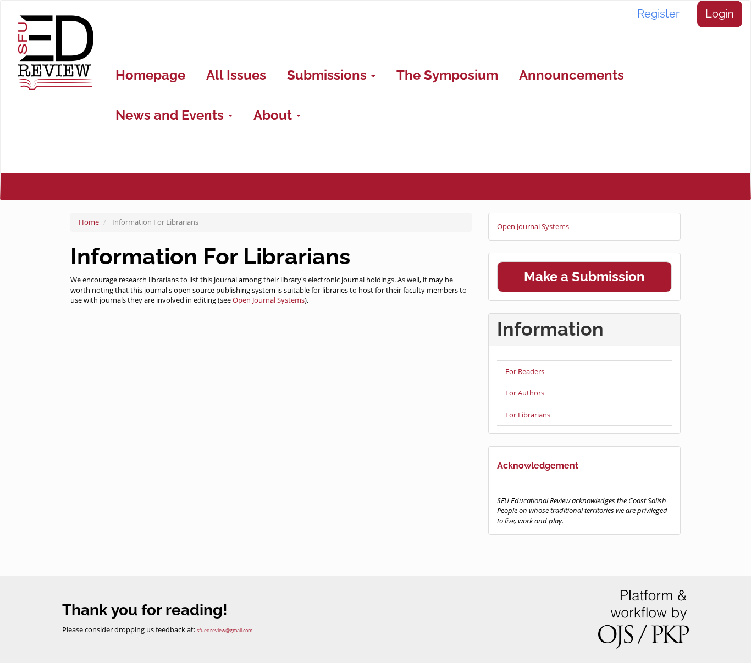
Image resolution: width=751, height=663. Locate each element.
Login (719, 13)
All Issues (236, 75)
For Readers (524, 371)
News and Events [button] (171, 115)
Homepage (150, 75)
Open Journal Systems (269, 300)
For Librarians (527, 415)
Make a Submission (584, 277)
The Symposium (447, 75)
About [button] (274, 115)
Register (658, 13)
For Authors (524, 393)
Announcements (571, 75)
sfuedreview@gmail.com (224, 630)
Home (89, 222)
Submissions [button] (328, 75)
